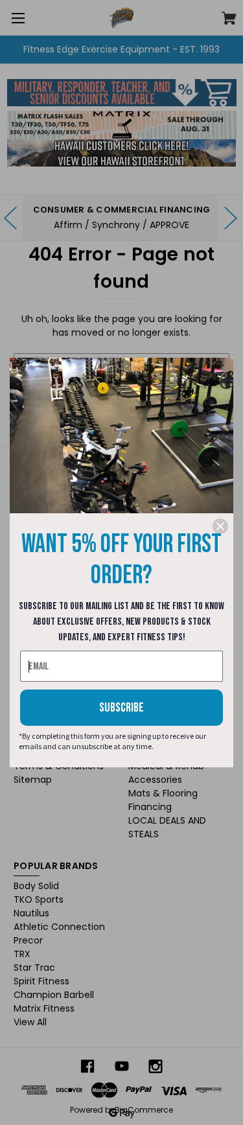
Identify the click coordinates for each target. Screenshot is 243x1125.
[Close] (220, 526)
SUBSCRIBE (121, 707)
